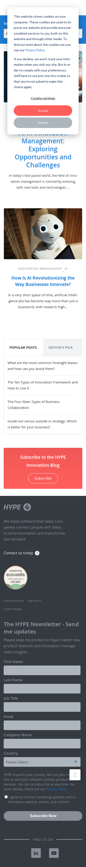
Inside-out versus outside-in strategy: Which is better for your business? (42, 424)
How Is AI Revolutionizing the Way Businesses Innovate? (43, 281)
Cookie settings (43, 98)
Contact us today (18, 552)
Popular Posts (23, 347)
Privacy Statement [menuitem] (14, 600)
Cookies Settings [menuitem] (13, 609)
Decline (43, 123)
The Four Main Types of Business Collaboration (34, 404)
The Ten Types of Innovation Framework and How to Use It (43, 385)
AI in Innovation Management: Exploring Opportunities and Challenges (43, 149)
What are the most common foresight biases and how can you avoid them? (43, 365)
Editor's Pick (61, 347)
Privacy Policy (34, 50)
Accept (43, 110)
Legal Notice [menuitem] (34, 600)
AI (66, 269)
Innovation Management (40, 269)
